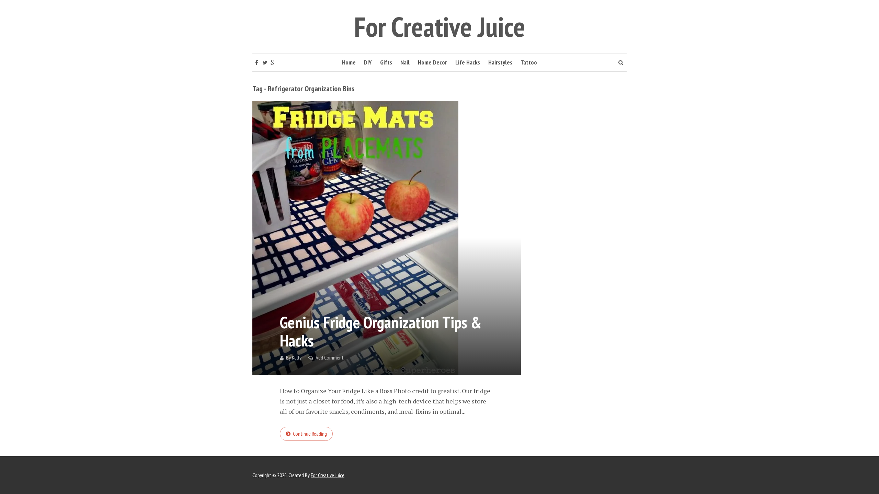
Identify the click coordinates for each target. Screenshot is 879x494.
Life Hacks (467, 62)
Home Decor (432, 62)
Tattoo (529, 62)
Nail (405, 62)
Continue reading (310, 433)
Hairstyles (500, 62)
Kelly (296, 357)
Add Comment (330, 357)
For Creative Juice (439, 26)
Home (349, 62)
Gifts (386, 62)
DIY (368, 62)
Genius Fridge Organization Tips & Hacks (380, 331)
